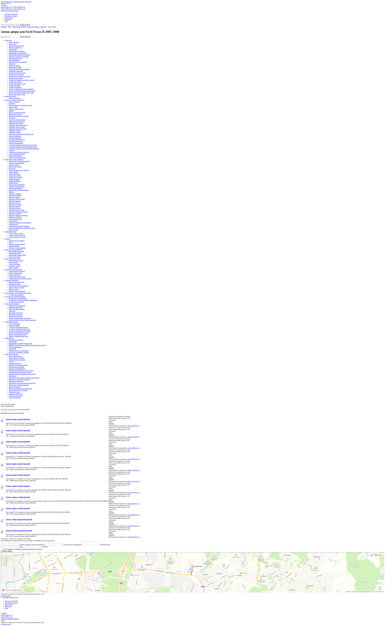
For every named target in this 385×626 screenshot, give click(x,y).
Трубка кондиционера (16, 302)
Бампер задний (14, 165)
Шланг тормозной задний (17, 334)
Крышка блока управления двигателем (22, 374)
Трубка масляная (14, 85)
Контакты (8, 19)
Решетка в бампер (15, 217)
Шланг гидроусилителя (17, 291)
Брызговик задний (15, 167)
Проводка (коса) (14, 392)
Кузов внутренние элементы (36, 27)
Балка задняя (13, 262)
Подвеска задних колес (13, 259)
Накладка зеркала (15, 201)
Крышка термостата (15, 58)
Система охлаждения (12, 304)
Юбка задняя (13, 230)
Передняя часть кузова (16, 210)
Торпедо (12, 150)
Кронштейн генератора (17, 51)
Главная (3, 27)
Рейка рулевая (13, 289)
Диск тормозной (14, 323)
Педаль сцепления (15, 138)
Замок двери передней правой (19, 519)
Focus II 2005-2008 (18, 27)
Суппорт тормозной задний (18, 327)
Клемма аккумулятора (16, 367)
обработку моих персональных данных (28, 549)
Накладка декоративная (17, 120)
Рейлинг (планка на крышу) (18, 215)
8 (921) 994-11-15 (19, 9)
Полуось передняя (15, 347)
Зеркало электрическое (16, 186)
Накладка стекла (14, 206)
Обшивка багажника (16, 123)
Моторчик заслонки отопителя (19, 379)
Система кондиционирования (15, 296)
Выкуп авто (9, 18)
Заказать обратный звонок (10, 11)
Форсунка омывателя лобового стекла (22, 228)
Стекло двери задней (16, 233)
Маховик (12, 64)
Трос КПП (12, 349)
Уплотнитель (13, 224)
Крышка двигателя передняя (18, 56)
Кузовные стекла (10, 231)
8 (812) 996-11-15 (6, 7)
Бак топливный (14, 102)
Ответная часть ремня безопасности (21, 134)
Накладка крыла (14, 203)
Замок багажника (15, 181)
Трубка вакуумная (15, 82)
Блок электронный (15, 356)
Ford (9, 27)
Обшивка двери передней (17, 129)
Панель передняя (14, 208)
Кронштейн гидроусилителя (18, 286)
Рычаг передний (14, 275)
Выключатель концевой (17, 360)
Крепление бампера (15, 188)
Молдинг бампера (15, 194)
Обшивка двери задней (17, 127)
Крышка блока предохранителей (20, 372)
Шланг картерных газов (17, 94)
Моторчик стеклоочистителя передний (22, 383)
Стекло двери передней (17, 235)
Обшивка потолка (15, 130)
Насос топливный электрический (20, 388)
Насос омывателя (15, 387)
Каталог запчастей (11, 14)
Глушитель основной (16, 295)
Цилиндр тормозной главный (19, 332)
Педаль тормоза (14, 325)
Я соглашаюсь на (23, 549)
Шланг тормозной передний (18, 336)
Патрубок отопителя (16, 313)
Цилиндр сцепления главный (19, 352)
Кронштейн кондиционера (18, 53)
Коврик (11, 111)
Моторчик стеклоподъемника (19, 385)
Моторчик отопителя (16, 381)
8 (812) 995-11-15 (6, 9)
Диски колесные (14, 98)
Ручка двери (13, 221)
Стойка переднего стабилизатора (20, 278)
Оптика (7, 239)
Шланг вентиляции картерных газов (21, 93)
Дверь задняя (13, 172)
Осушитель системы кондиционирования (23, 300)
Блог (6, 21)
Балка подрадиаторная (16, 163)
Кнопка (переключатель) (17, 369)
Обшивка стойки (14, 132)
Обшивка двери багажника (18, 125)
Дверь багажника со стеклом (18, 170)
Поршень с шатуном (16, 71)
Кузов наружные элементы (14, 159)
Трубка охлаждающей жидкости (20, 318)
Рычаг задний (13, 268)
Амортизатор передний (17, 271)
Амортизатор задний (16, 260)
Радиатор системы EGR (17, 73)
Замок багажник (14, 179)
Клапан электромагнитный (18, 365)
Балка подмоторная (15, 273)
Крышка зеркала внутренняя (18, 116)
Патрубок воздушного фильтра (19, 69)
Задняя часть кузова (15, 177)
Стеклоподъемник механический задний (23, 145)
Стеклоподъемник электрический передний (24, 148)
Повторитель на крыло (16, 240)
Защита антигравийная (17, 185)
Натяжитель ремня (15, 67)
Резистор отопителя (15, 396)
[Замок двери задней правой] (3, 423)
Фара (10, 242)
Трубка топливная (15, 87)
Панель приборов (15, 136)
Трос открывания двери (17, 154)
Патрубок (12, 311)
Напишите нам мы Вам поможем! (12, 413)
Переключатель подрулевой (18, 390)
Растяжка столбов (15, 213)
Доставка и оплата (11, 16)
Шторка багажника (15, 156)
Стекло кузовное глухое (17, 237)
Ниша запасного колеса (17, 121)
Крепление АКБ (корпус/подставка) (21, 370)
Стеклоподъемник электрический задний (23, 147)
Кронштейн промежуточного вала (20, 343)
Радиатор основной (15, 316)
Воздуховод (13, 44)
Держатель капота (15, 176)
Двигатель (8, 40)
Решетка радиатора (15, 219)
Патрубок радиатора (16, 314)
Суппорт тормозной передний (19, 329)
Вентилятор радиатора (16, 358)
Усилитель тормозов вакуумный (20, 331)
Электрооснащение (11, 354)
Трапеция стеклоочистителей (19, 152)
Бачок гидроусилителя (16, 282)
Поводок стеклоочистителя (18, 212)
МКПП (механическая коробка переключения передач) (27, 345)
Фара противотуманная (17, 244)
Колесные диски (10, 96)
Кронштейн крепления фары (18, 190)
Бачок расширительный (17, 305)
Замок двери (13, 107)
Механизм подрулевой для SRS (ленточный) (24, 378)
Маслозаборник (14, 60)
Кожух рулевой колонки (17, 112)
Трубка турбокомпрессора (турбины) (21, 89)
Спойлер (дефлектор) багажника (20, 222)
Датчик (11, 361)
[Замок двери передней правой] (3, 523)
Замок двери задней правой (18, 419)
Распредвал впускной (16, 74)
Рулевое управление (12, 280)
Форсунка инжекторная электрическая (22, 91)
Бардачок (12, 103)
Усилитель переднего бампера (19, 226)
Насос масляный (14, 65)
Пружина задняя (14, 266)
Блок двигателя (14, 42)
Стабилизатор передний (17, 277)
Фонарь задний (14, 246)
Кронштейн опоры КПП (17, 255)
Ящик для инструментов (17, 157)
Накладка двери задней (17, 199)
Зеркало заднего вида (16, 109)
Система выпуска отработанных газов (18, 293)
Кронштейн (13, 49)
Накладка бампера (15, 195)
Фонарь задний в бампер (17, 248)
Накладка (12, 118)
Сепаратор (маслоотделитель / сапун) (21, 80)
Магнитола (12, 376)
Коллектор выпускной (16, 46)
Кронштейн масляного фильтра (19, 55)
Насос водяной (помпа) (17, 309)
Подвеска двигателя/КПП (13, 250)
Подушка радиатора (15, 141)
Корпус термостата (15, 47)
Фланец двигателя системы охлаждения (22, 320)
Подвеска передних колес (13, 269)
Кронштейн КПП (15, 253)
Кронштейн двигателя (16, 251)
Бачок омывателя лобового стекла (20, 105)
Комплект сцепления (16, 340)
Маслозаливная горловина (18, 62)
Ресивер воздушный (16, 78)
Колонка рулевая (14, 284)
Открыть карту (6, 596)
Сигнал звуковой (14, 397)
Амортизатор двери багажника (19, 161)
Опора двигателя (14, 257)
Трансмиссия (9, 338)
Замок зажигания (15, 363)
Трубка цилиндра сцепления (18, 351)
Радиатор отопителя (16, 394)
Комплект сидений (15, 114)
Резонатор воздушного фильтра (19, 76)
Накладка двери (14, 197)
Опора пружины (14, 264)
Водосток (12, 168)
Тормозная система (11, 322)
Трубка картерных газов (17, 84)
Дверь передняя (14, 174)
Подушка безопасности (17, 139)
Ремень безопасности (16, 143)
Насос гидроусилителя (16, 287)
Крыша (11, 192)
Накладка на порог (15, 204)
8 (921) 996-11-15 (19, 7)
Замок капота (13, 183)
